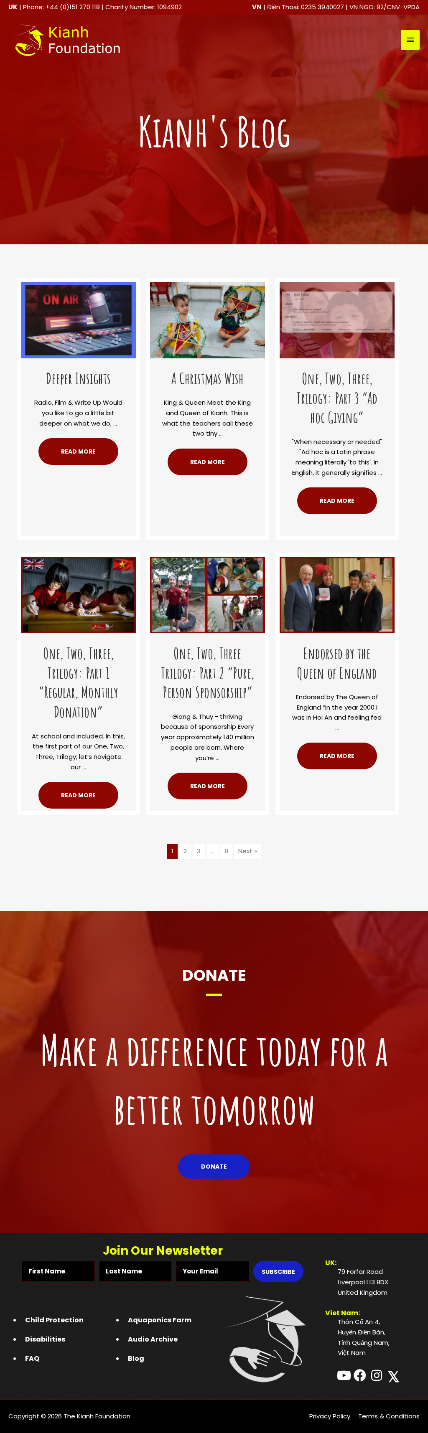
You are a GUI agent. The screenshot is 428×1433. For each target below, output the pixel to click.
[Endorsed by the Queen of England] (337, 594)
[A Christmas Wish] (207, 319)
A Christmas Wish (207, 378)
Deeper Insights (78, 378)
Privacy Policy (329, 1416)
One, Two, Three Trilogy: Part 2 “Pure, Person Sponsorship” (207, 673)
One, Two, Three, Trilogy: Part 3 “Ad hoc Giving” (336, 398)
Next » (247, 851)
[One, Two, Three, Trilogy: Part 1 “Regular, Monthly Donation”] (78, 594)
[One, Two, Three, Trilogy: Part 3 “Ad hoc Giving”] (337, 319)
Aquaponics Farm (159, 1320)
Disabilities (45, 1339)
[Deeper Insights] (78, 319)
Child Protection (54, 1320)
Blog (136, 1358)
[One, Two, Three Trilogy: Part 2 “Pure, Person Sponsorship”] (207, 594)
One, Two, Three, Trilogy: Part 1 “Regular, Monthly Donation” (78, 682)
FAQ (32, 1358)
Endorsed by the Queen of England (337, 663)
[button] (78, 451)
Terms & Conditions (389, 1416)
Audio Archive (153, 1339)
